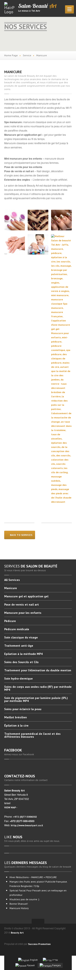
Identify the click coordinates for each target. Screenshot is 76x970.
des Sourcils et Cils (21, 662)
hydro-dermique (18, 678)
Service (27, 55)
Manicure (13, 71)
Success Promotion (39, 944)
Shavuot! (19, 903)
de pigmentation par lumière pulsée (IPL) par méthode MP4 (36, 699)
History (19, 908)
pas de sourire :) (24, 899)
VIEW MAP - (10, 807)
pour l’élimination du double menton (37, 670)
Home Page (11, 55)
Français (56, 965)
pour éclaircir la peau (22, 709)
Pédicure (10, 621)
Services (12, 580)
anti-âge (18, 646)
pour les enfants (22, 613)
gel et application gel (26, 596)
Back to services (20, 534)
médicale (16, 629)
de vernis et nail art (21, 604)
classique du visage (21, 637)
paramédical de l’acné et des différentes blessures (32, 735)
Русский (30, 965)
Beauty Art (17, 932)
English (33, 959)
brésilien (15, 717)
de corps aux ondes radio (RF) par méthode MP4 (38, 688)
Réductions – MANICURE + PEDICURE (33, 877)
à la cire (16, 725)
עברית (55, 959)
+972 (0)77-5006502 (25, 816)
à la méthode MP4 (23, 654)
